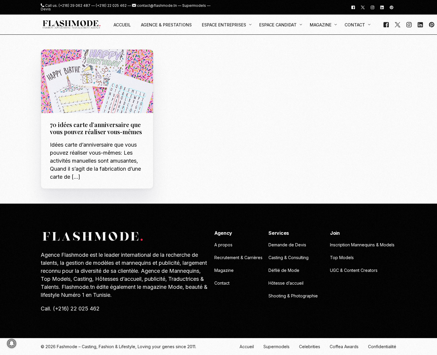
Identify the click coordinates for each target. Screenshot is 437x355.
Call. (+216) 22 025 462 (70, 308)
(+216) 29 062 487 (74, 5)
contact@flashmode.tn (157, 5)
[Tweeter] (363, 7)
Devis (46, 9)
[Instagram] (372, 7)
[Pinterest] (391, 7)
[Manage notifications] (11, 343)
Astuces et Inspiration (75, 62)
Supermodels (194, 5)
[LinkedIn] (382, 7)
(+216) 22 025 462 (111, 5)
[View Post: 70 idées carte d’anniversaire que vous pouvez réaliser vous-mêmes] (97, 81)
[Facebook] (353, 7)
